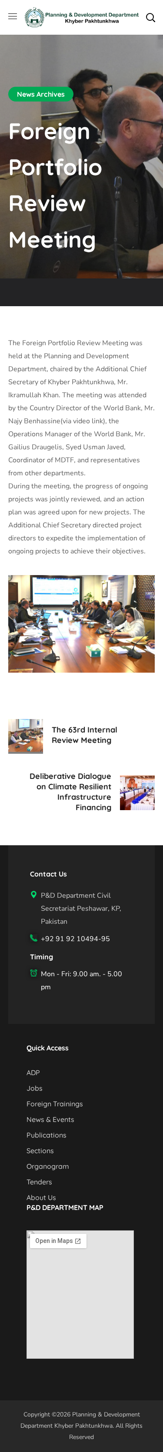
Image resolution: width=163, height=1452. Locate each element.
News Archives (41, 94)
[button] (150, 17)
